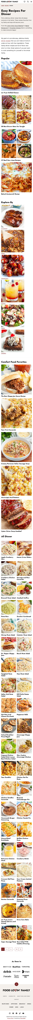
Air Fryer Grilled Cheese (10, 92)
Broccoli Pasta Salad (8, 598)
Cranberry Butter (23, 858)
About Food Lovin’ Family (23, 996)
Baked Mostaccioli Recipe (10, 194)
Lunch (22, 1007)
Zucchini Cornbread (24, 616)
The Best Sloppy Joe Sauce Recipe (13, 396)
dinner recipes (5, 41)
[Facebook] (16, 1013)
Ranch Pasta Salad (23, 653)
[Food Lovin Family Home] (9, 1)
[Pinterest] (13, 1013)
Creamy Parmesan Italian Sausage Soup (15, 463)
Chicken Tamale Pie (24, 818)
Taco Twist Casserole (8, 430)
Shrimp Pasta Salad (8, 635)
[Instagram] (9, 1013)
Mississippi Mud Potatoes (10, 497)
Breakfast (22, 1003)
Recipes (7, 5)
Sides (16, 1007)
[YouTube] (23, 1013)
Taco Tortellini (6, 777)
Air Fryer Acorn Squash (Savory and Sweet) (8, 921)
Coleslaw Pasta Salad (24, 635)
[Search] (28, 1)
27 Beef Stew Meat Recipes (11, 160)
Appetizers (14, 1003)
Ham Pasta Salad (23, 674)
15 (17, 950)
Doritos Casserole (7, 899)
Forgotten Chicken (15, 28)
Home (2, 5)
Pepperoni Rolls (22, 714)
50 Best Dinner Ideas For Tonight (13, 126)
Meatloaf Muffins (23, 598)
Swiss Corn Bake (23, 919)
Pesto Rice (5, 616)
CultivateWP (22, 1018)
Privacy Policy (10, 1018)
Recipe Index (5, 1003)
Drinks (29, 1003)
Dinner (11, 1007)
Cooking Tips (12, 996)
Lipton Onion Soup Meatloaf (15, 25)
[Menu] (31, 1)
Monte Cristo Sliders (24, 557)
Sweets (5, 996)
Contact (16, 999)
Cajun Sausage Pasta (8, 942)
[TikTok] (20, 1013)
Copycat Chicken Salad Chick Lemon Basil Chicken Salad (8, 757)
